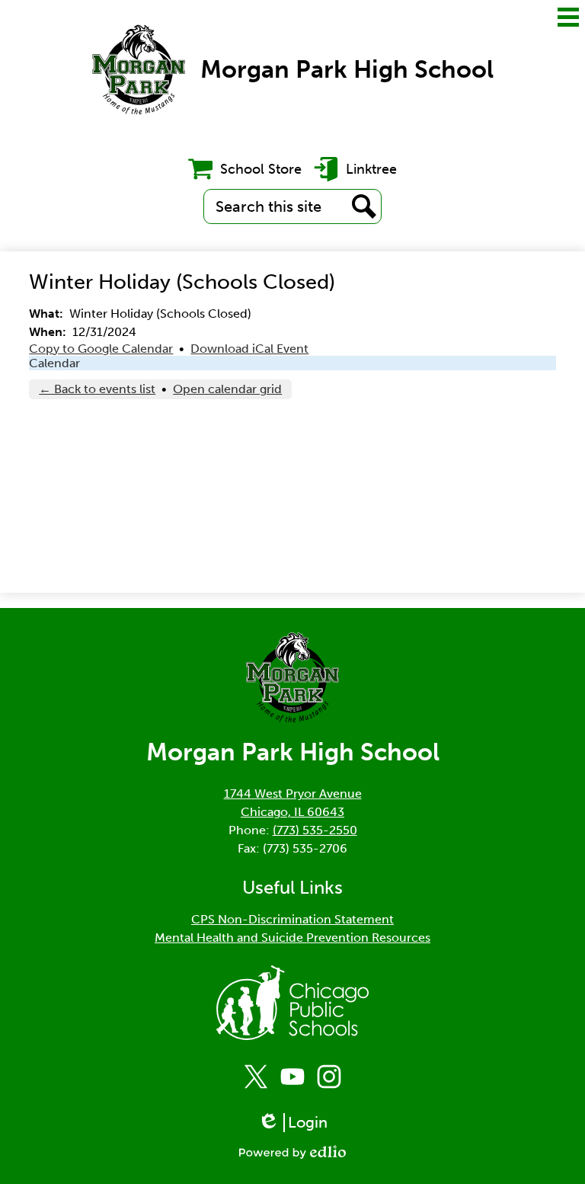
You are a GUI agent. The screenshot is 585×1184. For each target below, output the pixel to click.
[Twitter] (256, 1076)
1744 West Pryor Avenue (293, 793)
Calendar (54, 363)
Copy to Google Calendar (101, 348)
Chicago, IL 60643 (292, 812)
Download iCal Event (249, 348)
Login (298, 1122)
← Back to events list (97, 389)
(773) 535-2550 (315, 830)
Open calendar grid (227, 389)
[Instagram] (329, 1076)
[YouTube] (292, 1076)
